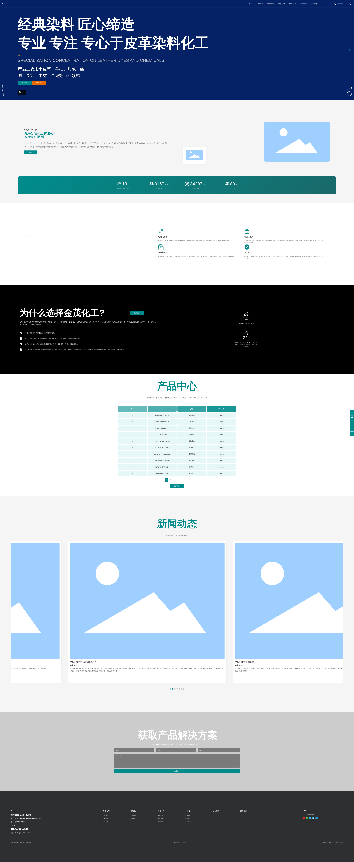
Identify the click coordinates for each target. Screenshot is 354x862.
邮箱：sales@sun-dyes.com (20, 833)
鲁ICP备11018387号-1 (180, 842)
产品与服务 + (24, 82)
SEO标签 (340, 842)
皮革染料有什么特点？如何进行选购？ (306, 662)
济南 (335, 842)
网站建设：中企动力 (328, 842)
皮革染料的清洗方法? (133, 662)
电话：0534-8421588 (18, 822)
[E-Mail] (352, 421)
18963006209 (19, 828)
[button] (349, 50)
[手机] (352, 416)
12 (187, 480)
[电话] (352, 412)
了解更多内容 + (38, 82)
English (340, 3)
